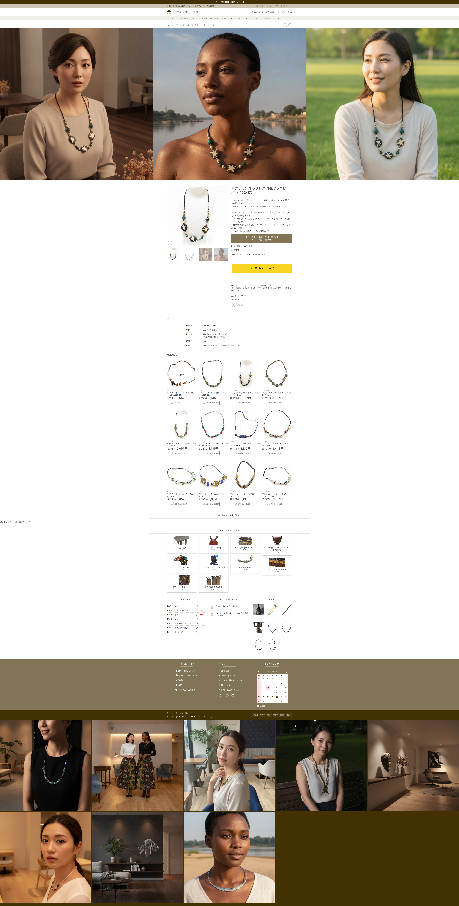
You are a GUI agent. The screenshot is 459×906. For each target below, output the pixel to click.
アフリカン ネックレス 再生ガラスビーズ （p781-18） (213, 495)
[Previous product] (290, 25)
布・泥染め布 (214, 18)
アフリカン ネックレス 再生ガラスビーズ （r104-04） (213, 444)
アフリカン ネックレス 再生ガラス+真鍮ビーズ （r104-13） (276, 394)
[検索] (262, 12)
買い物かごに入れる (265, 268)
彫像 (176, 615)
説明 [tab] (168, 319)
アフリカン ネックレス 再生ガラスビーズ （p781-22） (277, 495)
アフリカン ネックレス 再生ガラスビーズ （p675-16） (181, 444)
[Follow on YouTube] (286, 6)
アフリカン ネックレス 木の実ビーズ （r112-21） (244, 495)
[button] (269, 12)
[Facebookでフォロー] (281, 6)
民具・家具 (183, 18)
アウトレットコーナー (280, 18)
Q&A (277, 6)
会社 (263, 6)
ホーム (170, 25)
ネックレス (208, 25)
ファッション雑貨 (264, 18)
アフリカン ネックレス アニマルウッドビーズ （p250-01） (181, 394)
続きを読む (177, 403)
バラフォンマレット (182, 610)
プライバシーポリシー (207, 717)
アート (174, 18)
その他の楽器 (203, 18)
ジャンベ (223, 18)
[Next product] (285, 25)
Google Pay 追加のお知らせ (228, 606)
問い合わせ (270, 6)
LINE (290, 6)
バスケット (193, 18)
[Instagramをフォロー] (284, 6)
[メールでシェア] (242, 305)
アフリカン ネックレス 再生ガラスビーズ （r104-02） (245, 444)
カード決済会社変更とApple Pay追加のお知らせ (232, 614)
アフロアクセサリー (249, 18)
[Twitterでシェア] (238, 305)
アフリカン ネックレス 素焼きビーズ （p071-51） (276, 444)
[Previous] (171, 215)
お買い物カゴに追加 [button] (212, 403)
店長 (257, 6)
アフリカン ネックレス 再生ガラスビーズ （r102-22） (245, 394)
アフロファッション (234, 18)
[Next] (223, 215)
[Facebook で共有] (233, 305)
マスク (177, 606)
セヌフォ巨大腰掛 (181, 628)
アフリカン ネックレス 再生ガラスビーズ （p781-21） (181, 495)
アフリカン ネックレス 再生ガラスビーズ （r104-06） (213, 394)
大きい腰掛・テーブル (183, 623)
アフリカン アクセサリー (188, 25)
